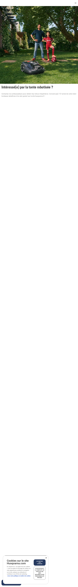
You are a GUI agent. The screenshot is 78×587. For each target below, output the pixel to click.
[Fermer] (46, 558)
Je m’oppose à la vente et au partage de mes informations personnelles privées (39, 573)
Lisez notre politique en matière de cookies (19, 576)
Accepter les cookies (39, 562)
